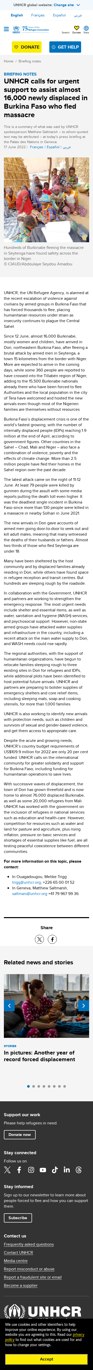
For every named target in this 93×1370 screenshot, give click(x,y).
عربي (78, 15)
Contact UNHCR (18, 1252)
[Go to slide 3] (40, 1087)
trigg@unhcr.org (26, 882)
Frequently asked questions (29, 1244)
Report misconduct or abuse (29, 1269)
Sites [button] (86, 32)
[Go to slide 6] (55, 1087)
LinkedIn (66, 1170)
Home (8, 61)
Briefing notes (30, 61)
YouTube (43, 1170)
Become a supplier (20, 1285)
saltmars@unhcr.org (29, 894)
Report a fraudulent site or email (33, 1277)
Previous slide (9, 1005)
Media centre (16, 1261)
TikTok (54, 1170)
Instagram (31, 1170)
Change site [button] (64, 4)
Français (38, 15)
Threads (78, 1170)
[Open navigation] (6, 29)
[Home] (30, 30)
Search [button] (66, 32)
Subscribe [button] (18, 1218)
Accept (46, 1359)
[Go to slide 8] (65, 1087)
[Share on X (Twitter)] (39, 939)
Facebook (19, 1170)
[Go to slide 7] (60, 1087)
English (17, 15)
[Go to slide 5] (50, 1087)
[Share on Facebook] (52, 939)
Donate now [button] (20, 1135)
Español (59, 15)
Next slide (83, 1005)
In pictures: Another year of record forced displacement (39, 1056)
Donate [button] (76, 32)
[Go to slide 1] (29, 1087)
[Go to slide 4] (45, 1087)
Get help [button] (68, 47)
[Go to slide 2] (34, 1087)
